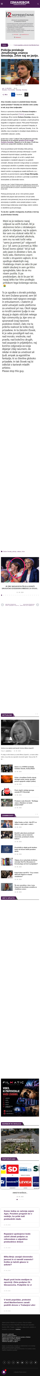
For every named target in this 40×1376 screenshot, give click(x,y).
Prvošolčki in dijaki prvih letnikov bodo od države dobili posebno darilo (26, 849)
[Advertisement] (20, 463)
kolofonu (18, 1329)
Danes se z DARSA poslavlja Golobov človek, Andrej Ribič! (25, 767)
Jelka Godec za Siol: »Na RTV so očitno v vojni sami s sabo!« (26, 823)
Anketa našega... (20, 1193)
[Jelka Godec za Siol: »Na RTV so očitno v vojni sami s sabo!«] (7, 824)
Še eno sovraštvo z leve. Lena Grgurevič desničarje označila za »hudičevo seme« (26, 887)
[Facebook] (4, 1362)
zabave (19, 551)
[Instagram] (13, 1362)
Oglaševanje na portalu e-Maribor (11, 1338)
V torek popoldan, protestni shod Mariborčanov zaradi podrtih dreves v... (20, 1140)
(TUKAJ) (21, 114)
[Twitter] (8, 1362)
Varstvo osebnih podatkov (9, 1335)
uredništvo (8, 751)
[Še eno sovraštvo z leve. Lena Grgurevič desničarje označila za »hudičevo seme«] (7, 887)
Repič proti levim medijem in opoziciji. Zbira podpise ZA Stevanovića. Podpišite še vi (18, 1282)
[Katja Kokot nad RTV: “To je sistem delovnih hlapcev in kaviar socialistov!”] (7, 874)
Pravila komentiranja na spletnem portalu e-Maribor (16, 1337)
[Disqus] (20, 634)
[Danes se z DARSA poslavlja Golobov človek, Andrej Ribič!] (7, 768)
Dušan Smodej (7, 551)
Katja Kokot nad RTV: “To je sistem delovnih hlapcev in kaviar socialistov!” (26, 874)
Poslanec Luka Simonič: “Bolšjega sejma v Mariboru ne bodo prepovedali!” (26, 803)
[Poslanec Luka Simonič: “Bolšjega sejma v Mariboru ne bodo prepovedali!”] (7, 803)
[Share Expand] (26, 95)
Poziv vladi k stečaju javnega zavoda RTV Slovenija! (24, 791)
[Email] (22, 1362)
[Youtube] (17, 1362)
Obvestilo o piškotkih (8, 1334)
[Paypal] (35, 1362)
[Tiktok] (31, 1362)
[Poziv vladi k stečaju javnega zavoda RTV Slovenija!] (7, 792)
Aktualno (4, 90)
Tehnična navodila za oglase (10, 1341)
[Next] (37, 714)
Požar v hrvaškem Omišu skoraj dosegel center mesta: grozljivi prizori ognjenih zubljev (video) (25, 779)
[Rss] (26, 1362)
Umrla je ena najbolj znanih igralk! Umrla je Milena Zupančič (17, 748)
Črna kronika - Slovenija (14, 90)
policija (14, 551)
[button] (10, 45)
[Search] (38, 4)
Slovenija (24, 90)
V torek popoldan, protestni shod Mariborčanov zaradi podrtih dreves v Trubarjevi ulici (19, 1302)
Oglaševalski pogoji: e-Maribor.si (11, 1340)
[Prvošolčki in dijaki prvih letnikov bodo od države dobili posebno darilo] (7, 849)
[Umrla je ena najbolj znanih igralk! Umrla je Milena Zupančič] (20, 732)
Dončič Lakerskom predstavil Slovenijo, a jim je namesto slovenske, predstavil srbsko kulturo (24, 836)
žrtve (23, 551)
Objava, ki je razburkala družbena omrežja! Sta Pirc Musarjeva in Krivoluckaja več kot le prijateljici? (26, 862)
